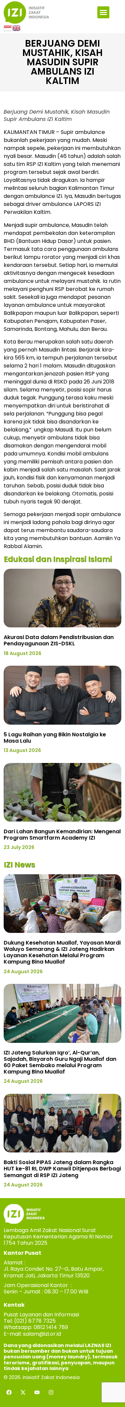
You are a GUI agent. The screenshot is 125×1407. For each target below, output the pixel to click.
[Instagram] (51, 1392)
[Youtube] (37, 1392)
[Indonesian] (8, 27)
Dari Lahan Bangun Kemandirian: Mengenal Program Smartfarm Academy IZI (62, 835)
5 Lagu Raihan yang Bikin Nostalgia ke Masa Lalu (55, 738)
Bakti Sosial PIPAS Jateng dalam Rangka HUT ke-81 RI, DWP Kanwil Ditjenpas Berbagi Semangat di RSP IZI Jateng (62, 1168)
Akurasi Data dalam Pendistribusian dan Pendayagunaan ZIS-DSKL (59, 640)
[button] (103, 12)
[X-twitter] (23, 1392)
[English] (16, 27)
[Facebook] (9, 1392)
